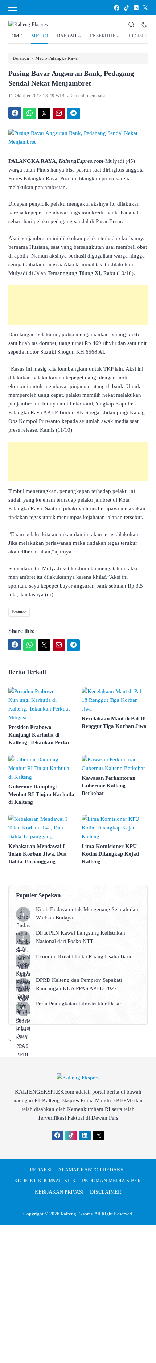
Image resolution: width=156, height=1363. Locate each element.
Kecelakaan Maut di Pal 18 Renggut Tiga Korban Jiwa (114, 722)
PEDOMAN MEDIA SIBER (111, 1180)
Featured (19, 611)
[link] (116, 8)
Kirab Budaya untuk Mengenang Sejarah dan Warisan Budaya (87, 913)
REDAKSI (41, 1170)
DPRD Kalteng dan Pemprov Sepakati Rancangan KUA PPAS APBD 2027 (79, 984)
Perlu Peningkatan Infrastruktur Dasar (79, 1003)
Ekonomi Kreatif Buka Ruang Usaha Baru (83, 956)
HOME (15, 35)
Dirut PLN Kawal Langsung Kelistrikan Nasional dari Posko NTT (80, 937)
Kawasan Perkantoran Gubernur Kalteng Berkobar (108, 785)
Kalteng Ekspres (77, 1213)
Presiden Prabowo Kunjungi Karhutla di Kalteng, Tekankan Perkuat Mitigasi (41, 735)
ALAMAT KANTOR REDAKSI (91, 1170)
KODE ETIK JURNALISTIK (45, 1180)
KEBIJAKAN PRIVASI (59, 1192)
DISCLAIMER (105, 1192)
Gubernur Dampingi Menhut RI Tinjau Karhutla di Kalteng (41, 794)
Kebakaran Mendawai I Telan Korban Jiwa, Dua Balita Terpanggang (37, 853)
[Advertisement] (78, 305)
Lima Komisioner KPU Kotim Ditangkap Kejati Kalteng (110, 853)
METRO (39, 35)
